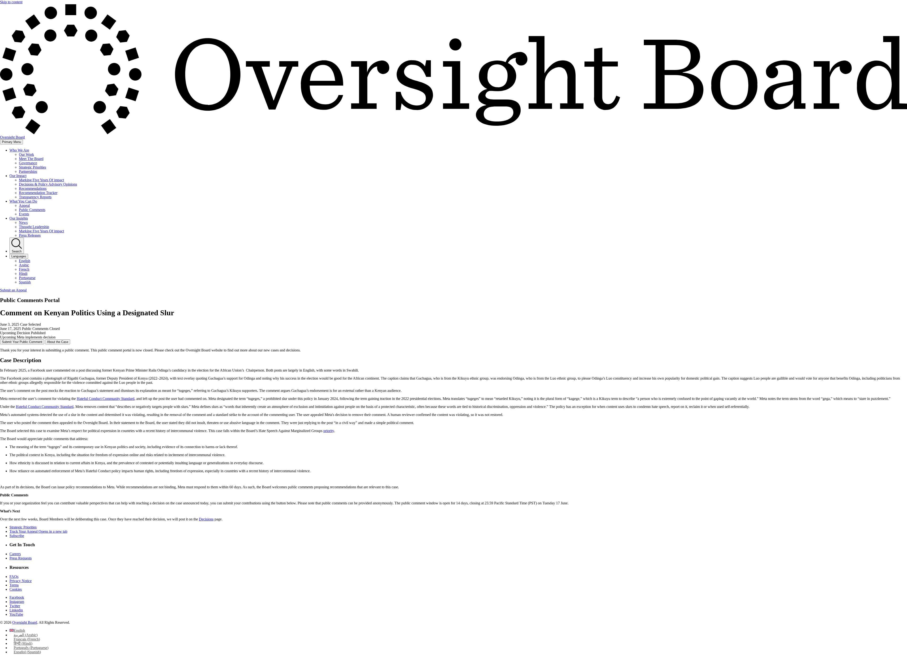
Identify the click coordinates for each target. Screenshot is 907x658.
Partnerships (28, 171)
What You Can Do (23, 201)
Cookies (15, 589)
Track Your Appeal (38, 531)
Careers (15, 554)
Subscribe (16, 536)
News (23, 223)
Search (16, 251)
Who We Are (19, 150)
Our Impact (17, 176)
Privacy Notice (20, 581)
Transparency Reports (35, 197)
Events (24, 214)
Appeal (24, 205)
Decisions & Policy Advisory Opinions (48, 184)
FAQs (13, 577)
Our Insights (18, 218)
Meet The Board (31, 159)
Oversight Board (24, 622)
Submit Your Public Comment (22, 342)
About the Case (57, 342)
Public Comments (32, 210)
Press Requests (20, 558)
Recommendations (33, 188)
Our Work (26, 154)
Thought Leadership (34, 227)
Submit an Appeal (13, 290)
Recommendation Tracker (38, 193)
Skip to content (11, 2)
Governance (28, 163)
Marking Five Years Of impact (41, 180)
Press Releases (30, 235)
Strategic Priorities (32, 167)
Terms (14, 585)
